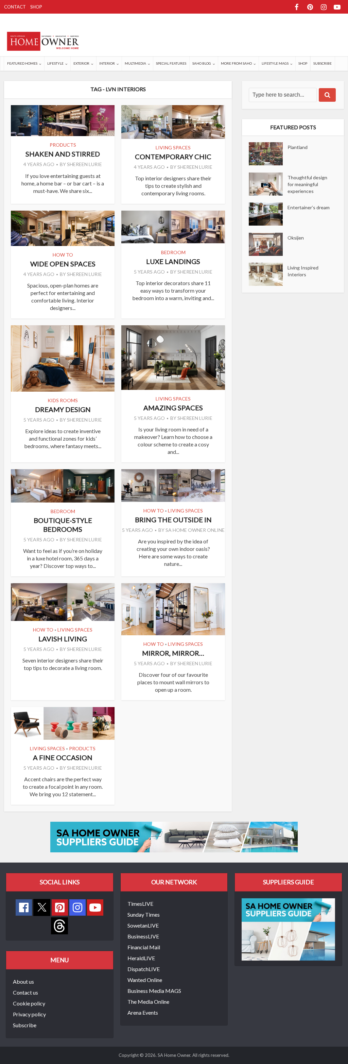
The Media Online (148, 1001)
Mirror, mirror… (173, 653)
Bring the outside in (173, 519)
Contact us (25, 992)
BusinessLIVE (143, 936)
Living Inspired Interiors (303, 271)
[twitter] (42, 906)
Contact (15, 7)
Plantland (298, 147)
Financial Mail (143, 947)
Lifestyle (55, 63)
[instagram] (77, 907)
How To (63, 255)
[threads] (59, 925)
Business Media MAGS (154, 990)
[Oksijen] (268, 244)
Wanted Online (144, 980)
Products (63, 145)
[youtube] (95, 907)
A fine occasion (62, 757)
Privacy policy (29, 1014)
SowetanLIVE (143, 925)
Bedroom (173, 252)
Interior (107, 63)
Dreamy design (63, 409)
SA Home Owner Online (195, 530)
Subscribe (322, 63)
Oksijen (296, 238)
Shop (36, 7)
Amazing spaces (173, 408)
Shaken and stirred (62, 154)
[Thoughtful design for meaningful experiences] (268, 184)
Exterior (81, 63)
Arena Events (142, 1012)
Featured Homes (22, 63)
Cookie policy (29, 1003)
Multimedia (135, 63)
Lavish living (62, 639)
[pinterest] (60, 907)
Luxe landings (173, 261)
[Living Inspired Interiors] (268, 274)
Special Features (171, 63)
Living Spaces (173, 147)
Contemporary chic (173, 156)
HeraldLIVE (141, 958)
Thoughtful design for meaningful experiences (307, 184)
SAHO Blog (201, 63)
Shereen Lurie (84, 164)
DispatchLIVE (143, 969)
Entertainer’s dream (309, 207)
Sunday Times (143, 914)
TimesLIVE (140, 903)
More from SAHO (236, 63)
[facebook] (24, 907)
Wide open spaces (62, 264)
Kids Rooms (63, 400)
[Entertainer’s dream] (268, 214)
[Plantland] (268, 153)
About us (23, 981)
